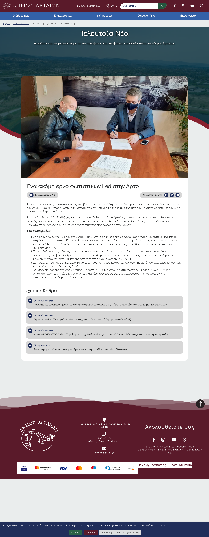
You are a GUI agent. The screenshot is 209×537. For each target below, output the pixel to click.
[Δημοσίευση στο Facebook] (166, 195)
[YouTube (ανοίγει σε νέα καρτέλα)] (192, 6)
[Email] (177, 195)
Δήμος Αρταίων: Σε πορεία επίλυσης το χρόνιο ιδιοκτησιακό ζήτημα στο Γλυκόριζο (83, 319)
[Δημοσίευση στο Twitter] (172, 195)
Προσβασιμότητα (180, 465)
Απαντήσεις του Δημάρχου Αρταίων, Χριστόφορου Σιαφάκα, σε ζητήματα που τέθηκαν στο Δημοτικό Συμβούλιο (100, 304)
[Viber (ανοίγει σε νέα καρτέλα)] (201, 6)
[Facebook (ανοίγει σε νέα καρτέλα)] (174, 6)
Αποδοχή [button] (75, 533)
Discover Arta (146, 15)
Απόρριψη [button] (90, 533)
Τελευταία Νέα (21, 24)
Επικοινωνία (188, 15)
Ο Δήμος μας (21, 15)
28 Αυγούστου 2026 (90, 6)
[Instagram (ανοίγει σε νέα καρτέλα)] (183, 6)
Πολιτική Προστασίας (152, 465)
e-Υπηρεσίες (104, 15)
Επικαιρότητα (63, 15)
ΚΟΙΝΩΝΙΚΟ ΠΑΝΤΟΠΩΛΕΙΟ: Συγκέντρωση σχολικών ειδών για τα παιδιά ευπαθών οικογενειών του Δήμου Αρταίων (101, 334)
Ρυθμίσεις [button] (106, 533)
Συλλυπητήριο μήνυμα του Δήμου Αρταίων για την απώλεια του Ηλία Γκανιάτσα (81, 349)
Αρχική (6, 24)
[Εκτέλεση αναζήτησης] (162, 6)
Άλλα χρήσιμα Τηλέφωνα (104, 441)
